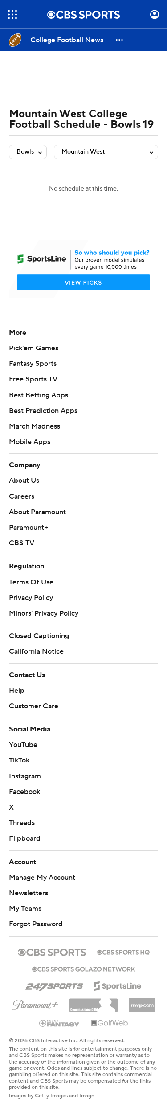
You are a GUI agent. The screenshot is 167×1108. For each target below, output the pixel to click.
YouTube (23, 744)
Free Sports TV (33, 379)
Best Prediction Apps (43, 410)
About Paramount (37, 512)
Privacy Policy (31, 597)
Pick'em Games (33, 348)
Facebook (24, 791)
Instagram (25, 776)
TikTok (19, 760)
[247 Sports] (54, 984)
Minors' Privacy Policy (43, 613)
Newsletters (28, 893)
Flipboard (25, 838)
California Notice (36, 651)
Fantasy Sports (33, 363)
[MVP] (142, 1001)
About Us (24, 480)
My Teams (25, 908)
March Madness (34, 426)
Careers (21, 496)
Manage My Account (42, 877)
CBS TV (21, 543)
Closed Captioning (39, 635)
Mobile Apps (29, 441)
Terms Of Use (31, 582)
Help (16, 690)
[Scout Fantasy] (59, 1022)
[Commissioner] (93, 1001)
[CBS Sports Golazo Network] (83, 968)
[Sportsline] (118, 984)
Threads (22, 822)
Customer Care (33, 706)
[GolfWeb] (109, 1023)
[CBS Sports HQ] (123, 951)
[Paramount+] (35, 1003)
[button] (12, 14)
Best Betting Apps (38, 395)
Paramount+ (28, 527)
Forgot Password (36, 924)
